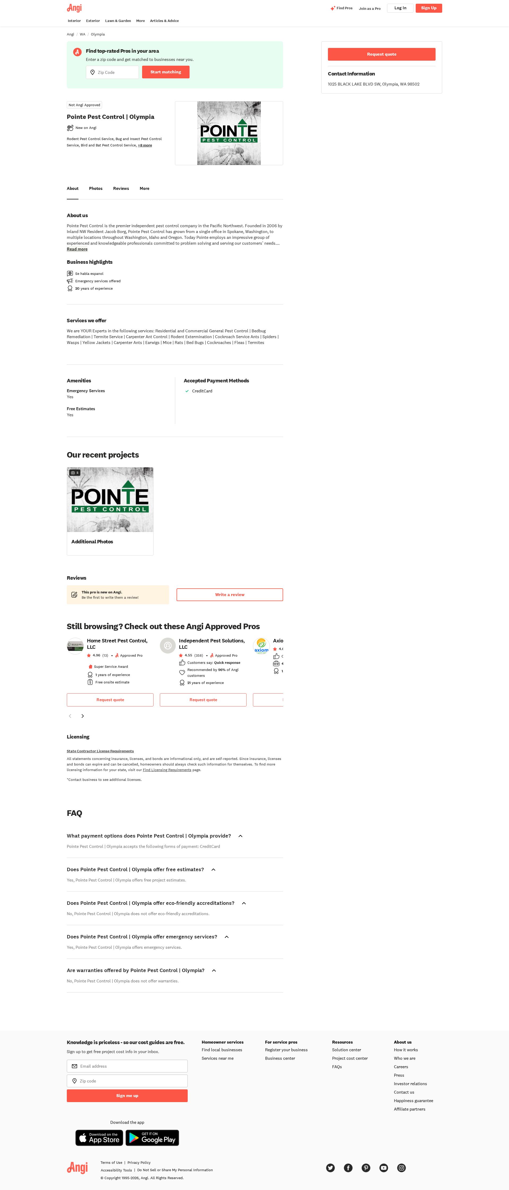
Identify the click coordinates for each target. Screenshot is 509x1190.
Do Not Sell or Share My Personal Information (175, 1169)
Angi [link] (70, 34)
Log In (400, 8)
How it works (406, 1049)
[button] (110, 511)
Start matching (166, 72)
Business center (280, 1058)
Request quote (110, 700)
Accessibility (116, 1170)
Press (399, 1075)
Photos (96, 188)
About (72, 188)
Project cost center (350, 1058)
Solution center (346, 1049)
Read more (77, 249)
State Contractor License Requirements (100, 751)
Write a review (229, 594)
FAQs (337, 1066)
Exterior (93, 20)
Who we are (404, 1058)
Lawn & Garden (118, 20)
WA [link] (82, 34)
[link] (110, 663)
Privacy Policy (139, 1162)
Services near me (218, 1058)
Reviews (121, 188)
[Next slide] (83, 716)
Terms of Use (111, 1162)
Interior (74, 20)
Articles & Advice (164, 20)
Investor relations (410, 1083)
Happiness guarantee (413, 1100)
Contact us (404, 1092)
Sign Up (429, 8)
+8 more (145, 145)
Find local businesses (222, 1049)
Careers (401, 1066)
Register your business (286, 1049)
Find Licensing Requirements (167, 769)
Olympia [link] (98, 34)
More (140, 20)
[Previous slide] (70, 716)
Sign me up (127, 1095)
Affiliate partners (409, 1109)
